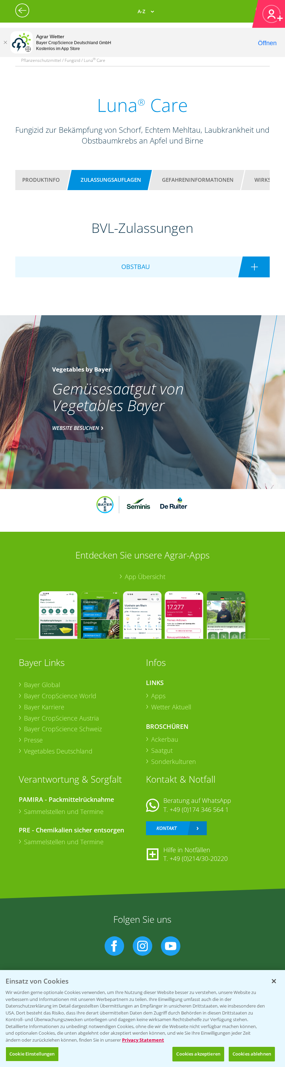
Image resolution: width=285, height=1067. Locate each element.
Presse (33, 740)
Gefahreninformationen (198, 179)
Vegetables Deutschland (58, 751)
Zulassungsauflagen (111, 179)
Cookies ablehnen (252, 1054)
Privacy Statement (143, 1040)
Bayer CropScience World (60, 696)
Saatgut (162, 750)
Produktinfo (41, 179)
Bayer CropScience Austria (61, 718)
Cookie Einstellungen (32, 1054)
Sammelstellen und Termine (64, 811)
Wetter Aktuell (171, 707)
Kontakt (166, 828)
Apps (158, 696)
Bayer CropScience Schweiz (63, 729)
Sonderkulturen (173, 761)
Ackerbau (164, 739)
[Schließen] (5, 42)
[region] (142, 1018)
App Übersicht (145, 576)
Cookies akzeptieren (198, 1054)
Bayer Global (42, 685)
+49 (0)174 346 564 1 (199, 809)
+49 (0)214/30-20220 (199, 858)
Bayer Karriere (44, 707)
